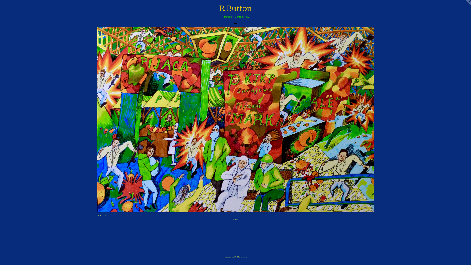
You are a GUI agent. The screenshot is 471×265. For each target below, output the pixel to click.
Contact (239, 16)
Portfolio (227, 16)
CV (247, 16)
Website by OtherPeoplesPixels (235, 258)
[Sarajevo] (235, 119)
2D (235, 22)
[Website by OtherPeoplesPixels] (466, 5)
